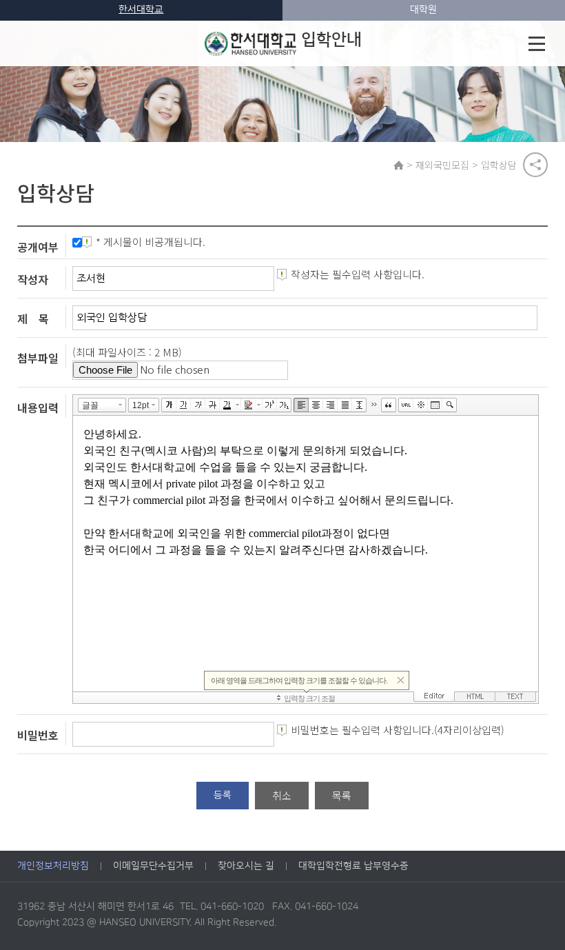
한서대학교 (141, 9)
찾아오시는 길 (246, 865)
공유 (535, 164)
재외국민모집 (442, 165)
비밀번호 (38, 735)
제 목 (33, 318)
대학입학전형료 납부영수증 (353, 865)
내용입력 (38, 406)
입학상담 (499, 165)
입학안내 (331, 40)
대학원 (423, 9)
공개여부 (38, 247)
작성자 (32, 279)
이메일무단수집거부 (153, 865)
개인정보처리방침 (53, 865)
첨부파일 (38, 358)
